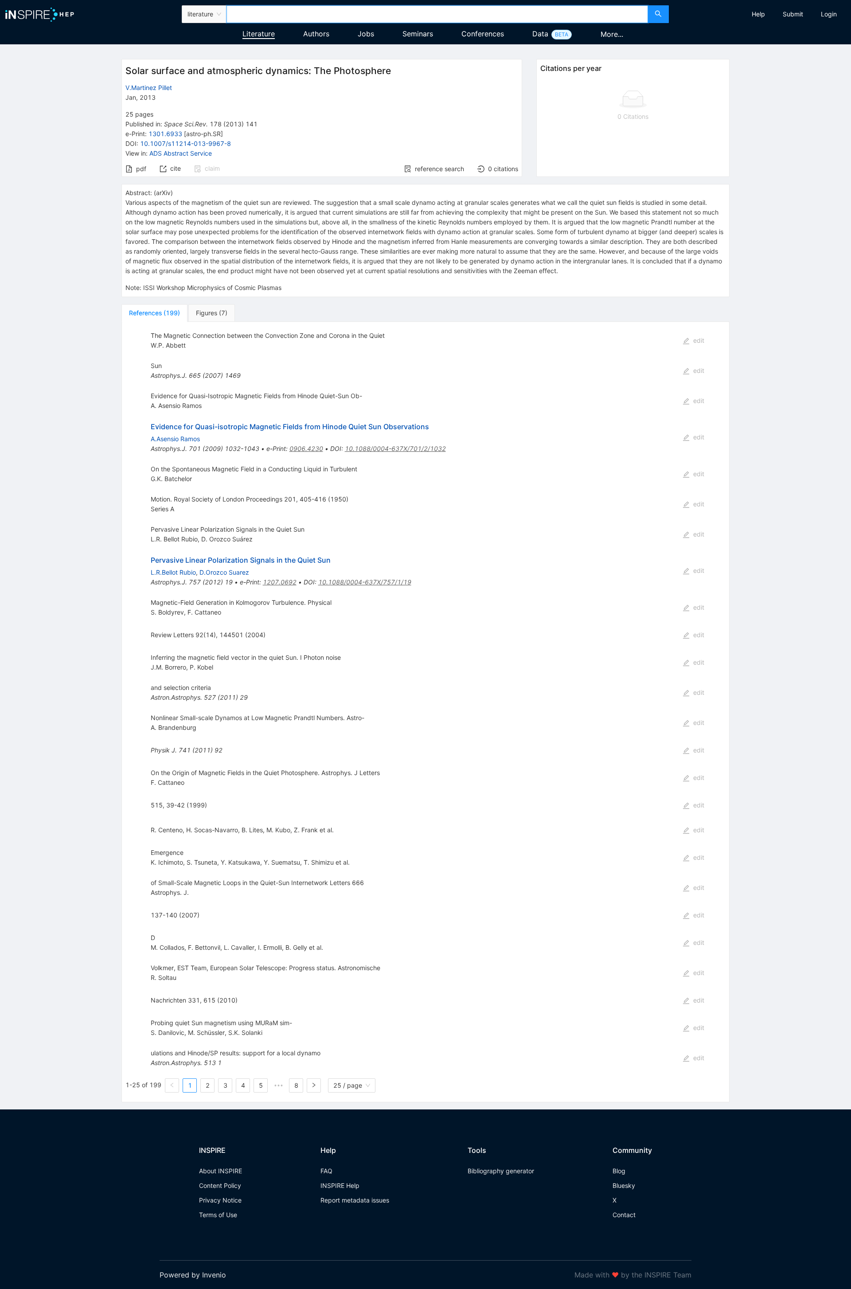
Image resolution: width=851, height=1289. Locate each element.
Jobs (366, 33)
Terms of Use (218, 1214)
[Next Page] (314, 1085)
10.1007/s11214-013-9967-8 (185, 143)
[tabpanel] (425, 712)
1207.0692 (280, 582)
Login (829, 14)
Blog (619, 1171)
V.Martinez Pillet (148, 87)
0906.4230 (306, 448)
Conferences (482, 33)
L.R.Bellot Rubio (173, 572)
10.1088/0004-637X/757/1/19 (364, 582)
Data (540, 33)
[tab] (154, 313)
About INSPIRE (220, 1171)
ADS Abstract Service (180, 153)
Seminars (417, 33)
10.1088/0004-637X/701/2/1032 (395, 448)
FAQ (326, 1171)
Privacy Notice (220, 1200)
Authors (316, 33)
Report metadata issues (354, 1200)
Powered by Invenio (193, 1274)
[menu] (761, 14)
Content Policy (220, 1185)
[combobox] (437, 14)
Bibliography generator (501, 1171)
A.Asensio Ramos (175, 439)
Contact (624, 1214)
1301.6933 (165, 133)
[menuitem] (758, 14)
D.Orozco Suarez (224, 572)
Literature (258, 33)
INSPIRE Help (339, 1185)
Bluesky (624, 1185)
